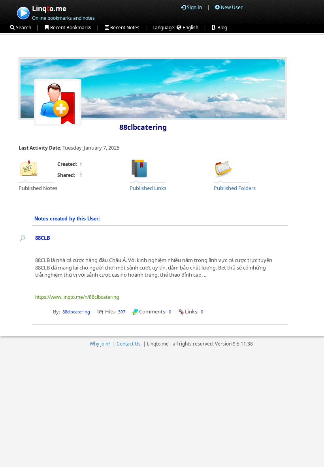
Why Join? (100, 343)
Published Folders (235, 188)
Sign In (194, 7)
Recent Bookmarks (70, 27)
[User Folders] (224, 167)
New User (231, 7)
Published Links (148, 188)
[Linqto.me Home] (23, 12)
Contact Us (129, 343)
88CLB (42, 237)
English (189, 27)
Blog (221, 27)
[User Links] (139, 167)
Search (23, 27)
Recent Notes (124, 27)
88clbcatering (143, 127)
